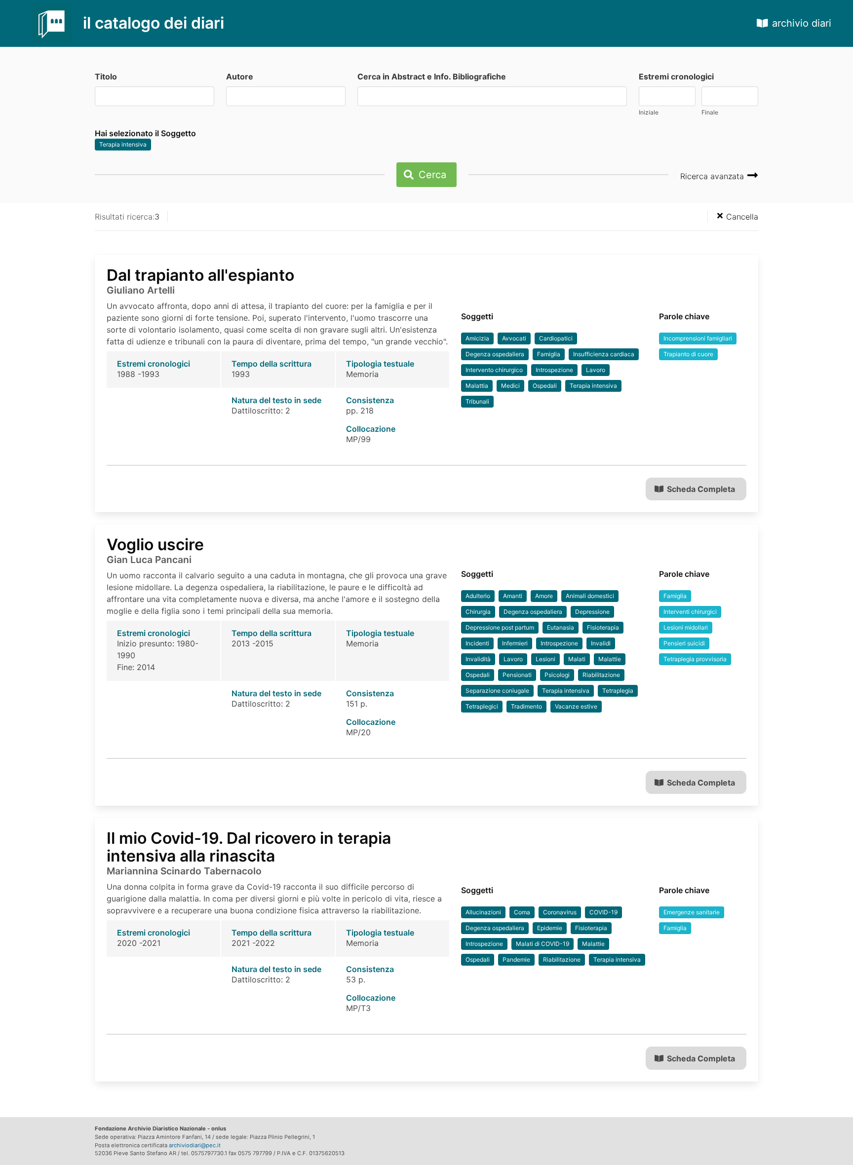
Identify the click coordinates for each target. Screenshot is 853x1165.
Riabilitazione (601, 674)
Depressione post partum (499, 627)
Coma (522, 912)
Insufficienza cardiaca (603, 354)
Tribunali (477, 401)
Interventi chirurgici (690, 611)
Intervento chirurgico (494, 370)
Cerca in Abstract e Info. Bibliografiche (431, 76)
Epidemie (549, 928)
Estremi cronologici (676, 76)
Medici (510, 385)
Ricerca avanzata (713, 176)
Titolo (106, 76)
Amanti (512, 596)
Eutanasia (560, 627)
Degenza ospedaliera (494, 354)
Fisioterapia (603, 627)
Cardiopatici (556, 338)
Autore (239, 76)
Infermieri (515, 643)
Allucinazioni (483, 912)
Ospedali (545, 385)
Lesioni (545, 659)
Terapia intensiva (123, 144)
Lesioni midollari (685, 627)
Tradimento (526, 706)
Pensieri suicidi (684, 643)
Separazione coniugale (497, 690)
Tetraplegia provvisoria (695, 659)
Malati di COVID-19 (542, 943)
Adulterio (477, 596)
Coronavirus (560, 912)
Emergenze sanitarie (691, 912)
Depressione (592, 611)
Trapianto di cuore (688, 354)
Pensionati (517, 674)
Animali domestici (590, 596)
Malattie (609, 659)
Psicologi (557, 674)
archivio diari (801, 23)
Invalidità (478, 659)
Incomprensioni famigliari (697, 338)
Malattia (476, 385)
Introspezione (554, 370)
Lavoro (595, 370)
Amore (544, 596)
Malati (576, 659)
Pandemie (516, 959)
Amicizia (477, 338)
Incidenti (477, 643)
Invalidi (601, 643)
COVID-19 (603, 912)
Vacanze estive (576, 706)
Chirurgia (478, 611)
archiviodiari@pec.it (195, 1145)
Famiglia (548, 354)
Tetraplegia (617, 690)
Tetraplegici (481, 706)
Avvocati (514, 338)
